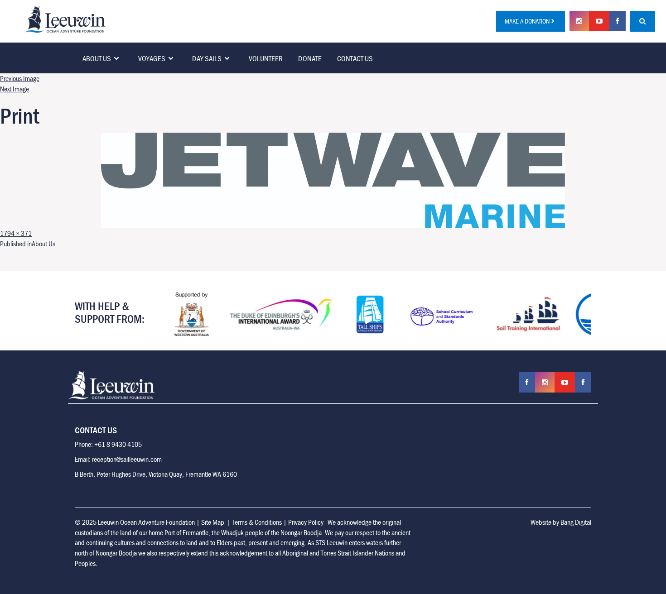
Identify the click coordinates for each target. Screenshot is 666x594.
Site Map (212, 522)
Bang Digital (575, 522)
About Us (96, 58)
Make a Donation (527, 21)
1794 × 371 (16, 233)
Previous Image (19, 78)
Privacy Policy (305, 522)
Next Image (14, 88)
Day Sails (207, 58)
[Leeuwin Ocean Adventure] (65, 18)
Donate (310, 58)
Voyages (151, 58)
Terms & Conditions (257, 522)
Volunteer (266, 58)
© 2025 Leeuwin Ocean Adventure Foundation (135, 522)
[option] (180, 314)
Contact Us (355, 58)
